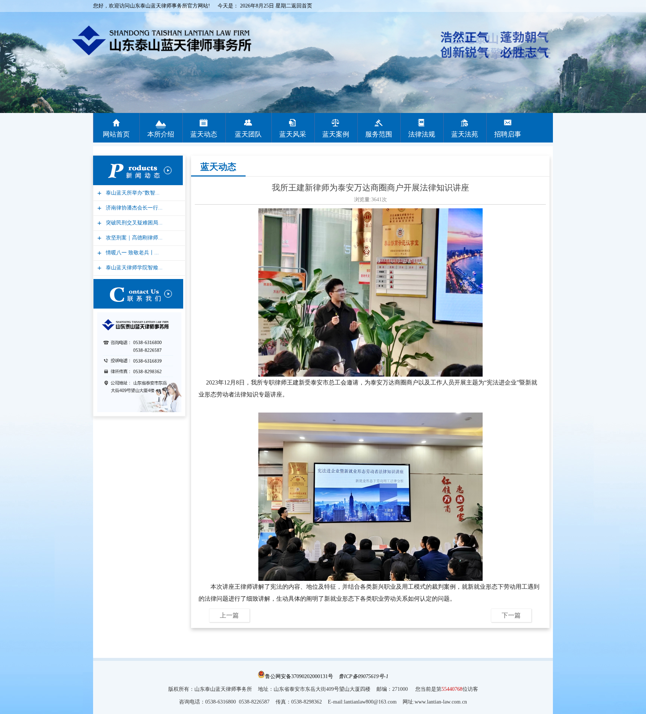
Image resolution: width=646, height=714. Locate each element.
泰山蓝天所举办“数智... (132, 193)
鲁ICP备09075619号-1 (363, 676)
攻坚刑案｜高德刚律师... (133, 237)
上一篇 (229, 615)
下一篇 (511, 615)
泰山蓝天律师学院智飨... (133, 267)
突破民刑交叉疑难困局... (133, 223)
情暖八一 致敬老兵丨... (131, 252)
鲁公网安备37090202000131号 (299, 676)
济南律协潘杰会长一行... (133, 208)
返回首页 (301, 6)
